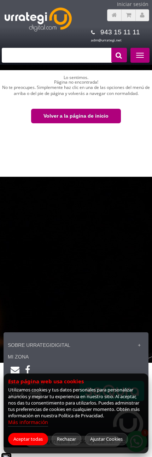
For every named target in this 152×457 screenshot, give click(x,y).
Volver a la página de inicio (76, 116)
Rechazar (66, 439)
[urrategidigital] (38, 30)
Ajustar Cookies (106, 439)
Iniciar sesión (132, 4)
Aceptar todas (28, 439)
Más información (28, 422)
